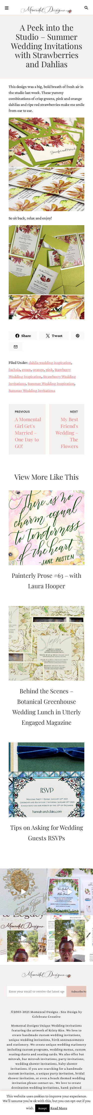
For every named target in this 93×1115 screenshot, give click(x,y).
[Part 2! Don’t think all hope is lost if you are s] (23, 938)
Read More (58, 1108)
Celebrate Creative (46, 1016)
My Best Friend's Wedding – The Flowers (67, 432)
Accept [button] (42, 1108)
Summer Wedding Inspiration (51, 383)
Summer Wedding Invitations (32, 390)
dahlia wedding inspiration (50, 362)
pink (49, 369)
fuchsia (14, 369)
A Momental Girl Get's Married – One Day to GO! (28, 432)
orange (38, 369)
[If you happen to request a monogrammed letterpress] (23, 891)
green (26, 369)
